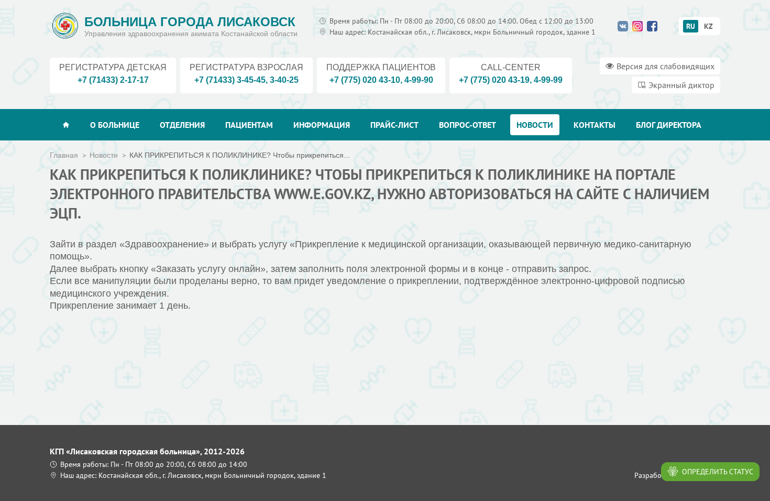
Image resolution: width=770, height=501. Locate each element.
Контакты (594, 124)
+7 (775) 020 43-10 (364, 79)
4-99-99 (548, 79)
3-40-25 (284, 79)
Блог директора (668, 124)
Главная (64, 155)
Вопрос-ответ (467, 124)
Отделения (182, 124)
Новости (534, 124)
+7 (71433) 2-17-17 (113, 79)
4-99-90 (418, 79)
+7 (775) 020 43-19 (494, 79)
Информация (321, 124)
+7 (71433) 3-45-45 (230, 79)
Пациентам (249, 124)
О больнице (114, 124)
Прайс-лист (394, 124)
